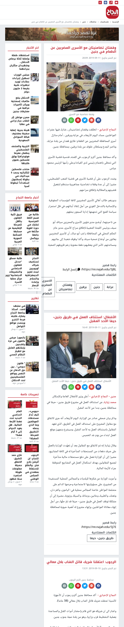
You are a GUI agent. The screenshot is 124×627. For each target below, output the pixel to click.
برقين (83, 287)
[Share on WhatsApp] (71, 120)
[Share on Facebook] (98, 120)
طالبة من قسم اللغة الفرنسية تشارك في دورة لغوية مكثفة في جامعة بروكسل (32, 226)
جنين (84, 22)
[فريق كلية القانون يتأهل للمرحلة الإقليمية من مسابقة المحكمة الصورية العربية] (15, 208)
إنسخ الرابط (70, 269)
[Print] (64, 120)
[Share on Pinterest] (78, 120)
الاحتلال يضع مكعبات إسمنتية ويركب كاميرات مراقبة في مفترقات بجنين (20, 104)
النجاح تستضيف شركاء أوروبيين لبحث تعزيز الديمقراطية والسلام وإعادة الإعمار (32, 272)
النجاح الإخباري (112, 12)
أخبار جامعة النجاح (27, 198)
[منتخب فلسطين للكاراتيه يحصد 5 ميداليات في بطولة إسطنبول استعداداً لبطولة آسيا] (35, 171)
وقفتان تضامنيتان (65, 287)
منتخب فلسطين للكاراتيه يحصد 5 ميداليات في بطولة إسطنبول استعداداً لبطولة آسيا (19, 178)
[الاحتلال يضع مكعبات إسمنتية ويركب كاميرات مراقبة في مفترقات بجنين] (35, 100)
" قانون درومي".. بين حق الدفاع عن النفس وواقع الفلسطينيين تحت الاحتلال (17, 372)
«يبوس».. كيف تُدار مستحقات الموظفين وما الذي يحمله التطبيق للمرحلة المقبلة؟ (33, 425)
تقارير (35, 298)
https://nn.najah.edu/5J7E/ (98, 527)
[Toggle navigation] (100, 3)
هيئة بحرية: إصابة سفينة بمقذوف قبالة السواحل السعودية (19, 135)
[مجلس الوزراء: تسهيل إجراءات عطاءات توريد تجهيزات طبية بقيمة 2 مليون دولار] (35, 77)
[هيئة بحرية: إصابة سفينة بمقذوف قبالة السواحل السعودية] (35, 132)
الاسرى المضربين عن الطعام (46, 287)
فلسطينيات (104, 22)
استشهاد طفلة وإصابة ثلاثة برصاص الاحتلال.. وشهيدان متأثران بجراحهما (18, 62)
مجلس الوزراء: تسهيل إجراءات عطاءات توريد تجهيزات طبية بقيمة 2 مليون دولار (20, 83)
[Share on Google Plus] (91, 120)
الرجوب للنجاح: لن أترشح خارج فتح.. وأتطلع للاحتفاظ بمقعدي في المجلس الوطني (32, 467)
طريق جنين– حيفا (102, 538)
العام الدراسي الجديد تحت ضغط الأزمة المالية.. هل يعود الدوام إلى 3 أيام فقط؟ (15, 423)
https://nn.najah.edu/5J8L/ (98, 269)
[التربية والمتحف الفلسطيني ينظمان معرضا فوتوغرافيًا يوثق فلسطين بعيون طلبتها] (35, 148)
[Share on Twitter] (85, 120)
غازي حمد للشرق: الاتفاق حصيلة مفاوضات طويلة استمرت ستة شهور (16, 467)
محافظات (92, 22)
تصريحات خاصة (30, 395)
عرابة (110, 287)
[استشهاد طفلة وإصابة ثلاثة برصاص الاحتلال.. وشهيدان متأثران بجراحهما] (35, 57)
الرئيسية (115, 22)
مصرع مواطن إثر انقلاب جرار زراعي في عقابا (19, 121)
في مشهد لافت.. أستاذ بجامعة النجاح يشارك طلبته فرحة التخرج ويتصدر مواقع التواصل (17, 316)
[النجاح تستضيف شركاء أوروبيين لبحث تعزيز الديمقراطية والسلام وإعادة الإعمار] (32, 251)
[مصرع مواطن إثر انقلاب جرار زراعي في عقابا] (35, 119)
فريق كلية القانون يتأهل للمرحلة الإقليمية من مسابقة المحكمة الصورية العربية (15, 228)
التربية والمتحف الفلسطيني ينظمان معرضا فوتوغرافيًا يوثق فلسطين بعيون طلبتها (20, 155)
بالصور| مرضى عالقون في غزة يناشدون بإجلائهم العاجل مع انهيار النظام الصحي (16, 346)
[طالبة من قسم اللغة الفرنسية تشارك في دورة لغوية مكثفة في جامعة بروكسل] (32, 208)
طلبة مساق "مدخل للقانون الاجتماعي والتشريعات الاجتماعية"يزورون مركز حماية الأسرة (15, 270)
